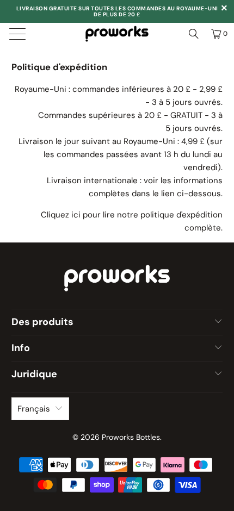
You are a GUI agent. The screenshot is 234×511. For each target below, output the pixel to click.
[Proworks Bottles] (117, 34)
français (33, 408)
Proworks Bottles (131, 437)
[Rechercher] (193, 34)
